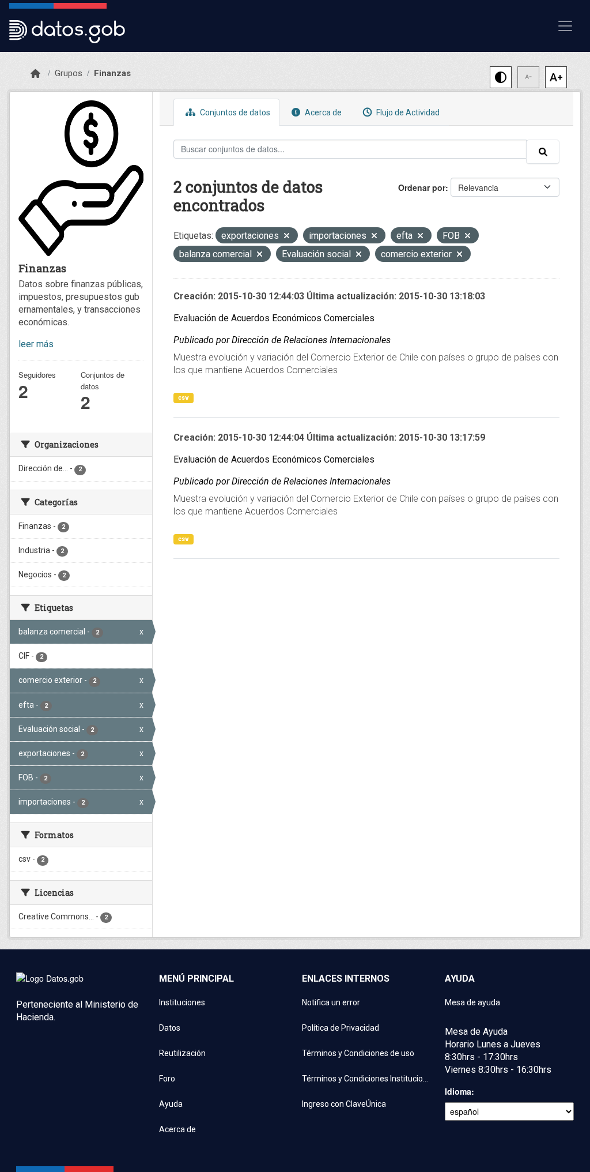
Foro (167, 1078)
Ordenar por (421, 187)
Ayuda (171, 1104)
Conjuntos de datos (234, 112)
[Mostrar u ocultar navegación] (565, 26)
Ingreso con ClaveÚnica (344, 1104)
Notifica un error (331, 1002)
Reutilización (182, 1053)
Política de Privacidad (340, 1027)
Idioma (458, 1091)
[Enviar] (542, 152)
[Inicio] (35, 74)
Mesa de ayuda (472, 1002)
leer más (36, 344)
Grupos (68, 73)
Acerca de (322, 112)
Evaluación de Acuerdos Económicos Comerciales (274, 318)
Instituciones (182, 1002)
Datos (169, 1027)
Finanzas (112, 73)
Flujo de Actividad (407, 112)
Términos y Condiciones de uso (358, 1053)
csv (183, 397)
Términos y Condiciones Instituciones (366, 1078)
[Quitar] (286, 237)
